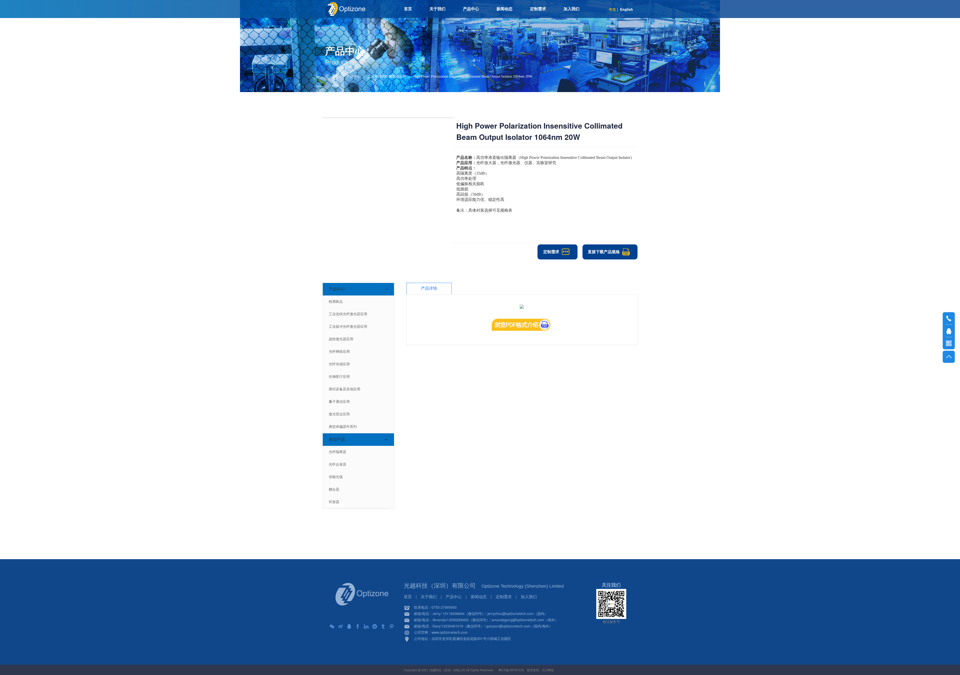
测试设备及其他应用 (344, 389)
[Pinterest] (392, 626)
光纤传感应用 (339, 364)
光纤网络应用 (339, 352)
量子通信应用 (339, 402)
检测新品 (336, 301)
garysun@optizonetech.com (508, 625)
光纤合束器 (337, 464)
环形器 (334, 502)
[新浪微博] (340, 626)
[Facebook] (358, 626)
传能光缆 (336, 477)
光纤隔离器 (337, 452)
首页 (336, 76)
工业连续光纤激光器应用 (348, 314)
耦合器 (334, 489)
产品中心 (353, 76)
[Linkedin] (366, 626)
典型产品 (337, 439)
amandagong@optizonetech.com (518, 619)
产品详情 (429, 288)
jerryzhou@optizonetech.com (511, 613)
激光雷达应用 (339, 414)
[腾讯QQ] (349, 626)
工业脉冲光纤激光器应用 (387, 76)
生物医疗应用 (339, 377)
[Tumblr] (383, 626)
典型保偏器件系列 (343, 427)
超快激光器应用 (341, 339)
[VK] (374, 626)
